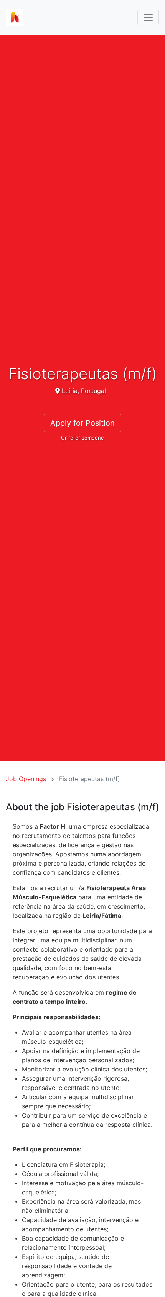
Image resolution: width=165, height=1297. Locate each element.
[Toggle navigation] (148, 17)
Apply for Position (82, 423)
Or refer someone (82, 438)
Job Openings (26, 779)
